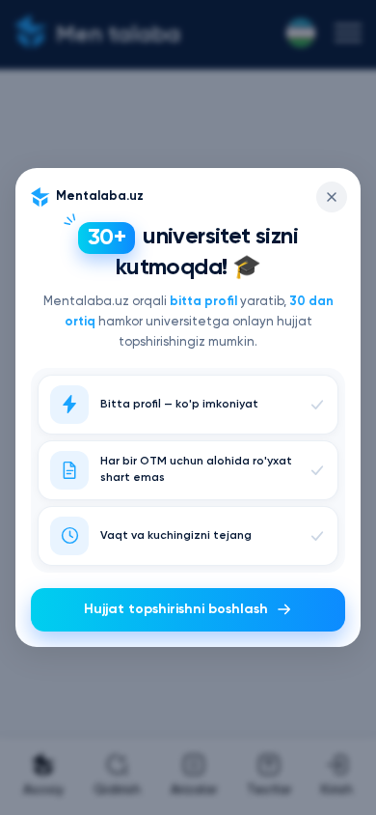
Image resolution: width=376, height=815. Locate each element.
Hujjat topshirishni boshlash (176, 609)
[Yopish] (331, 197)
